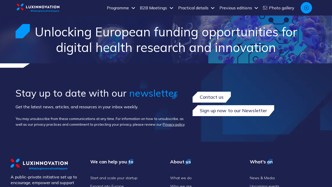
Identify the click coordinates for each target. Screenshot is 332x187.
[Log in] (306, 8)
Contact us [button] (212, 97)
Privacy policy (173, 124)
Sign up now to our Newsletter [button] (233, 110)
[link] (121, 8)
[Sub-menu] (133, 8)
